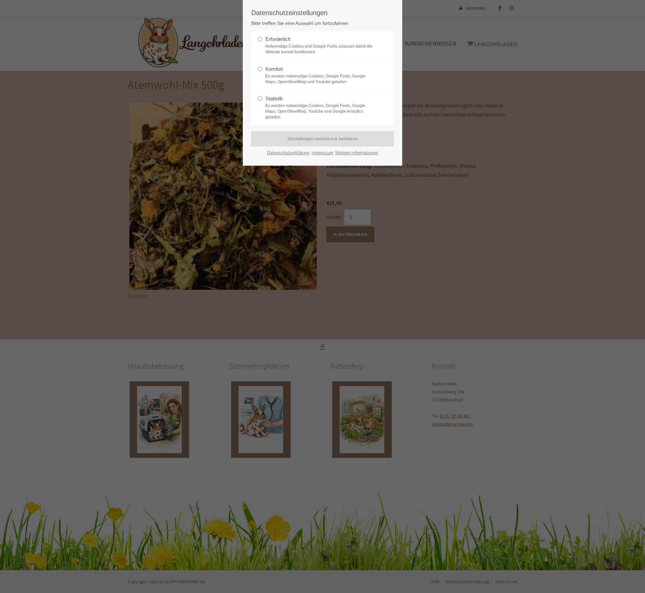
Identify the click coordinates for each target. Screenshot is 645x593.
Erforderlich (278, 39)
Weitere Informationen (356, 152)
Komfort (274, 69)
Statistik (274, 98)
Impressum (322, 152)
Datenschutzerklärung (288, 152)
